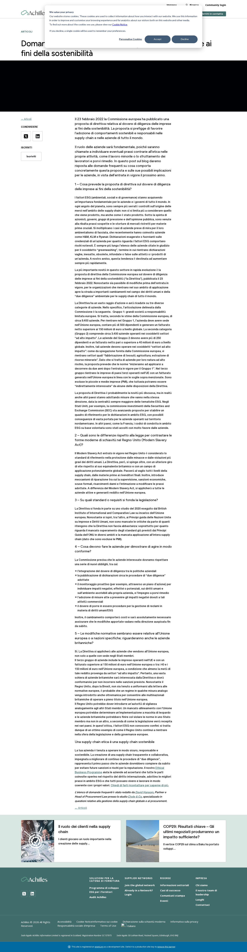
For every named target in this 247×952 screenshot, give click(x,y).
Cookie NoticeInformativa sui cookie (97, 921)
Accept (157, 39)
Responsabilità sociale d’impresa (76, 925)
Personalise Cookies (130, 39)
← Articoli (26, 118)
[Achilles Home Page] (34, 12)
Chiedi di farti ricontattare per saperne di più (139, 785)
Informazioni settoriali (174, 885)
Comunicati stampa (172, 895)
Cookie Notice (119, 24)
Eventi (164, 900)
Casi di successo (170, 890)
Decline (185, 39)
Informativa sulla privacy (184, 921)
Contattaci (203, 904)
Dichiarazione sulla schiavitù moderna (144, 921)
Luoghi (200, 899)
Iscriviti (31, 156)
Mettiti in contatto (212, 13)
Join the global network (140, 885)
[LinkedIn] (32, 893)
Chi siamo (202, 885)
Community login (215, 5)
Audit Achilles (97, 897)
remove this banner (166, 946)
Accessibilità (64, 921)
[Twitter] (24, 893)
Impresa (172, 5)
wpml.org (99, 946)
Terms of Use (108, 925)
